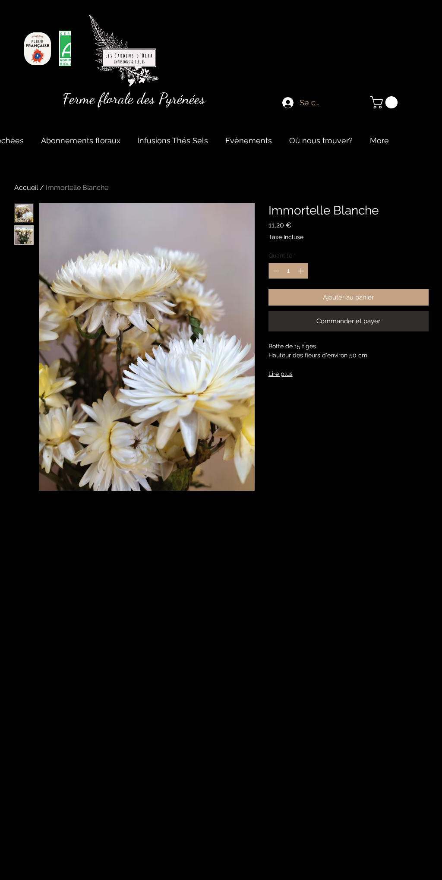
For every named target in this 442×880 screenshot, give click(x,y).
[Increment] (301, 270)
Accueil (26, 187)
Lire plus (280, 373)
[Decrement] (275, 270)
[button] (385, 102)
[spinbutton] (288, 270)
